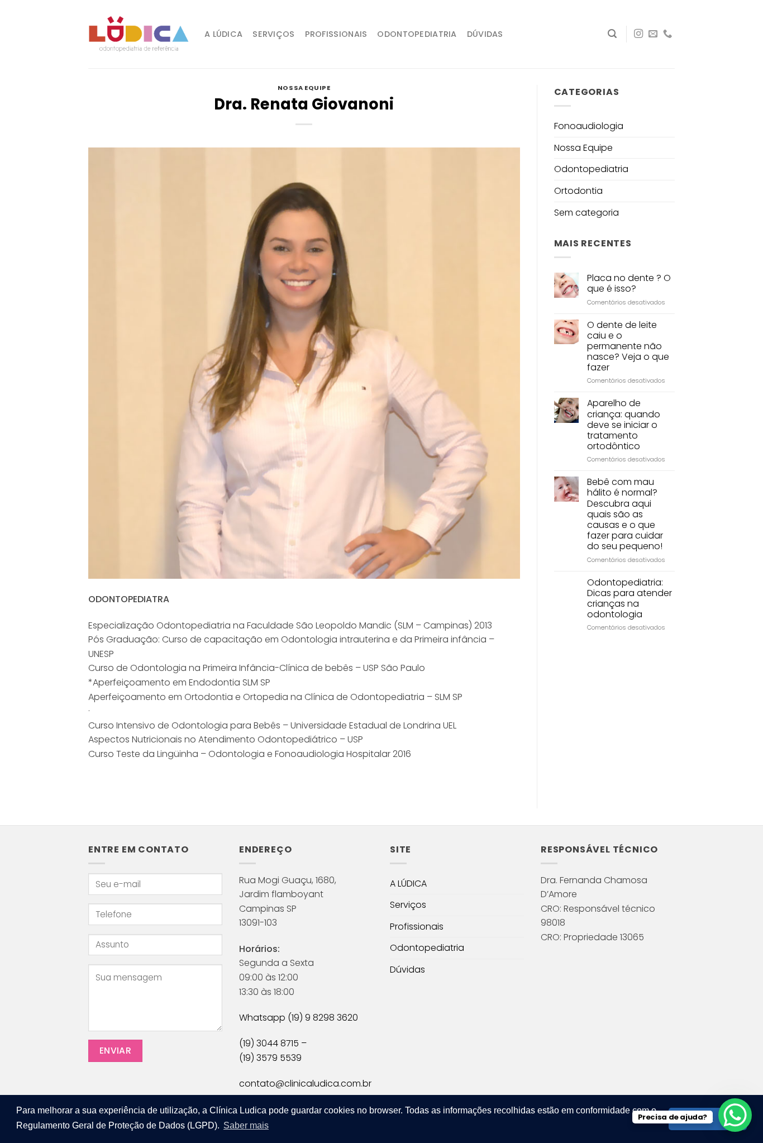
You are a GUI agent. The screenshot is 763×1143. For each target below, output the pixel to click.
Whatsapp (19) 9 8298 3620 (298, 1017)
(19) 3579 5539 (270, 1057)
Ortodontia (578, 190)
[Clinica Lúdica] (138, 34)
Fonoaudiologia (588, 126)
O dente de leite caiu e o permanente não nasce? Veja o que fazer (628, 346)
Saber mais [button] (246, 1125)
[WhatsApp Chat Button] (735, 1115)
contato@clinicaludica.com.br (305, 1083)
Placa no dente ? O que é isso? (629, 283)
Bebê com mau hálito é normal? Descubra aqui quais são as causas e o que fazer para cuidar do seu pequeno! (625, 514)
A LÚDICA (223, 34)
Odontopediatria (416, 34)
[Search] (612, 34)
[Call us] (667, 34)
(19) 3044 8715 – (273, 1043)
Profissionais (336, 34)
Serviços (273, 34)
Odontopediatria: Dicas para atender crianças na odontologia (629, 598)
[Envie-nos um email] (652, 34)
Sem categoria (586, 212)
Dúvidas (485, 34)
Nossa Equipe (304, 87)
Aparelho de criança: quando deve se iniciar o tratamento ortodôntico (623, 424)
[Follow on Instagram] (638, 34)
